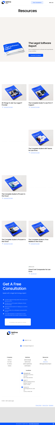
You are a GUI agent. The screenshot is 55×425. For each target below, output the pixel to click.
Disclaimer (51, 405)
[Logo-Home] (6, 1)
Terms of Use (45, 405)
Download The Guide (8, 107)
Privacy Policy (38, 405)
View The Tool (33, 273)
